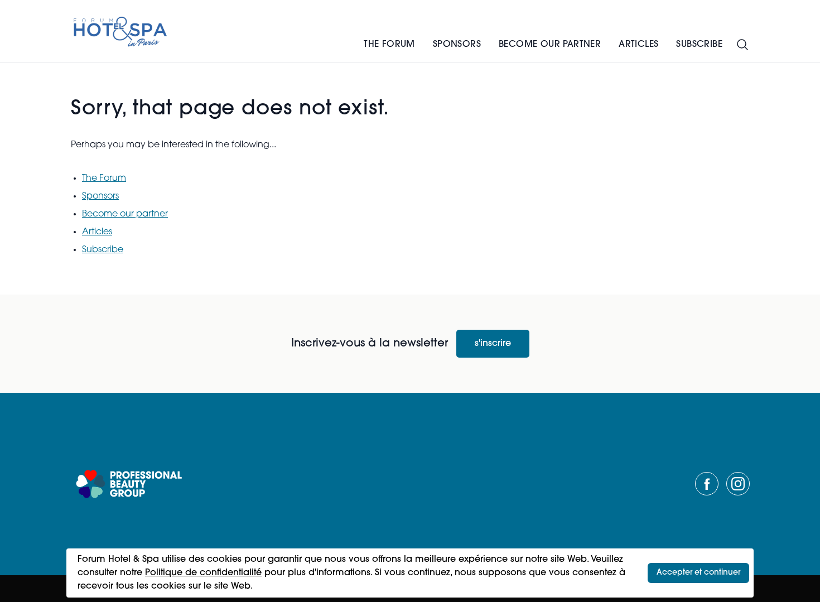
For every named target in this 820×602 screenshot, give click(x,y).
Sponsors (457, 44)
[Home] (121, 31)
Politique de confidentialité (203, 573)
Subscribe (699, 44)
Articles (638, 44)
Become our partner (550, 44)
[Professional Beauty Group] (129, 484)
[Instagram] (738, 484)
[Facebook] (707, 484)
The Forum (389, 44)
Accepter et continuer (698, 573)
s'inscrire (493, 343)
